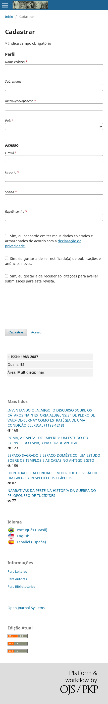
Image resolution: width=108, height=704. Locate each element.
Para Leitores (17, 571)
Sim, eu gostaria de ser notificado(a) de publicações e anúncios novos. (53, 261)
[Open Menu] (5, 5)
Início (9, 16)
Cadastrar (16, 332)
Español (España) (31, 542)
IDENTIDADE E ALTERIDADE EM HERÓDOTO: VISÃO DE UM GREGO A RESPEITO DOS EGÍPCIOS (53, 475)
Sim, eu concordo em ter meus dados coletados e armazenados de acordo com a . (49, 240)
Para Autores (17, 579)
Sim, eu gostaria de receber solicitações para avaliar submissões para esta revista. (51, 278)
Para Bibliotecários (21, 586)
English (23, 536)
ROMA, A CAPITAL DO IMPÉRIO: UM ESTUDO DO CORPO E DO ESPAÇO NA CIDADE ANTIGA (48, 440)
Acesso (36, 332)
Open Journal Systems (26, 607)
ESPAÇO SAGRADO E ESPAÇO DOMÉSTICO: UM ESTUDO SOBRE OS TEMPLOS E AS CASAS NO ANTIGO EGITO (54, 458)
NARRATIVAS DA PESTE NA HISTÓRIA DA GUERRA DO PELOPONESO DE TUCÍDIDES (52, 493)
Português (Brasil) (32, 529)
